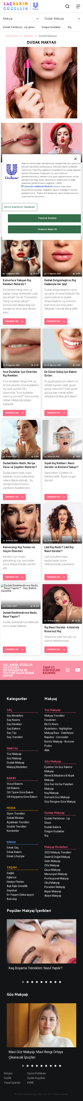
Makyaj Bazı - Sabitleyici (59, 732)
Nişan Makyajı (52, 891)
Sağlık (10, 873)
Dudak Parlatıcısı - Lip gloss (19, 27)
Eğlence (11, 877)
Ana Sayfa (12, 35)
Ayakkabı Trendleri (18, 822)
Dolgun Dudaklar (51, 27)
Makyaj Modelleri (17, 767)
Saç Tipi (11, 732)
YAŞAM (12, 867)
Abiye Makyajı (52, 895)
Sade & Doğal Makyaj (57, 856)
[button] (23, 982)
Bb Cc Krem (51, 724)
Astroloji (12, 899)
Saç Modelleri (15, 715)
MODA (11, 807)
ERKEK (11, 842)
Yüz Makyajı (14, 753)
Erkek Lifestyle (16, 856)
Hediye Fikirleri (15, 881)
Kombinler (13, 830)
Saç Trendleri (15, 737)
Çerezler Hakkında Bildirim (38, 186)
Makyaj (28, 35)
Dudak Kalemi (52, 827)
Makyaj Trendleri (54, 715)
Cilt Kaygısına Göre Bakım (22, 796)
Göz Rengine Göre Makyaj (59, 801)
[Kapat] (75, 159)
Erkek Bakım (14, 852)
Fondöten (50, 719)
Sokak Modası (15, 817)
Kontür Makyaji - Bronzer (59, 741)
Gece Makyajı (52, 869)
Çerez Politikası (36, 1073)
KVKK (30, 1082)
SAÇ (9, 710)
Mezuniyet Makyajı (55, 874)
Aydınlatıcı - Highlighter (58, 728)
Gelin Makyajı (52, 861)
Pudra (48, 745)
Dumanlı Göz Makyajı (57, 797)
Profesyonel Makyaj (56, 878)
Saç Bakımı (13, 728)
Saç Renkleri (14, 724)
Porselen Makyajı (54, 887)
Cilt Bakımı (13, 788)
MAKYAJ (12, 748)
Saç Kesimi (13, 719)
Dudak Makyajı (15, 762)
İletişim (8, 1073)
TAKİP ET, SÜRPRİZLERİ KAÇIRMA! (51, 670)
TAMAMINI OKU (12, 321)
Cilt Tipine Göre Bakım (20, 792)
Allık (46, 750)
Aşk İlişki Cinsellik (17, 886)
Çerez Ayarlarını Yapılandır (19, 207)
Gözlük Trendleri (16, 826)
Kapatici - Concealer (56, 737)
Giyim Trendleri (16, 813)
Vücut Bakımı (15, 783)
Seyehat (12, 890)
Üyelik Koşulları (36, 1078)
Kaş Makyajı (51, 792)
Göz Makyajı (14, 758)
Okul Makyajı (52, 882)
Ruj (69, 27)
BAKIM (11, 778)
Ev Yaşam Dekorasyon (20, 894)
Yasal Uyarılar (12, 1082)
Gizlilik (7, 1078)
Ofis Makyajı (51, 865)
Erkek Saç (13, 847)
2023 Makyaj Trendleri (57, 852)
